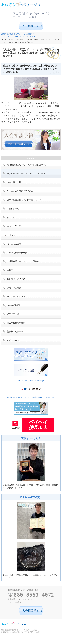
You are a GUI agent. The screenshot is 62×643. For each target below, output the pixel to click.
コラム (12, 235)
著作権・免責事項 (15, 331)
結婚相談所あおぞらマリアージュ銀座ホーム (27, 165)
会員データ (12, 270)
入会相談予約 (13, 208)
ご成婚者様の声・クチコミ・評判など (24, 261)
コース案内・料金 (15, 182)
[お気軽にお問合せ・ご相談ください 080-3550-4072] (31, 14)
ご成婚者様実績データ (17, 252)
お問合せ (11, 217)
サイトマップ (13, 340)
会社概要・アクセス (16, 279)
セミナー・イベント (16, 296)
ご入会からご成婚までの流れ (20, 191)
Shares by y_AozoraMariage (31, 381)
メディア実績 (13, 314)
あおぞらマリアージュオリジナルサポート (26, 173)
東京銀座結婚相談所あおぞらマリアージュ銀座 (19, 630)
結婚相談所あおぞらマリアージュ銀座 (26, 632)
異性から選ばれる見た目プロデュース (24, 200)
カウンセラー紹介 (15, 226)
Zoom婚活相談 (13, 305)
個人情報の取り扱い (16, 323)
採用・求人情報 (14, 288)
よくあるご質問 (14, 244)
